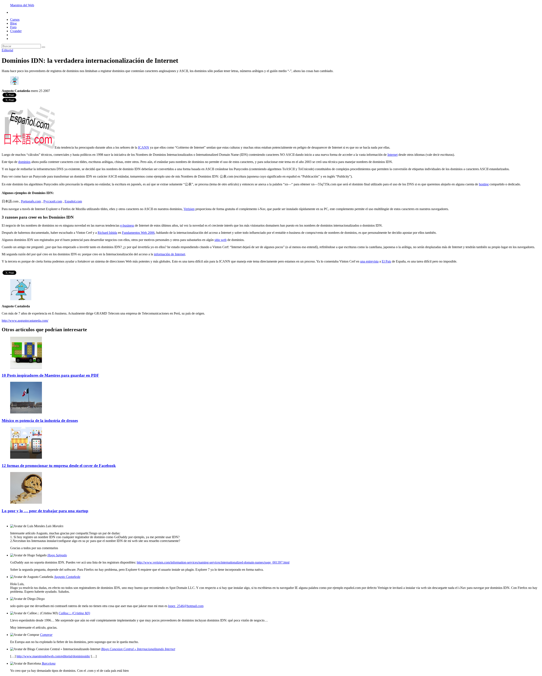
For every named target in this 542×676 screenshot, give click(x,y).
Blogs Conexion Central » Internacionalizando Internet (138, 649)
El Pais (386, 261)
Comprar (46, 634)
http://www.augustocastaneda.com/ (25, 320)
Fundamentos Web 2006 (138, 232)
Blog (13, 23)
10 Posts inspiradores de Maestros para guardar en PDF (50, 375)
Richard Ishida (107, 232)
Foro (13, 27)
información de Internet (169, 254)
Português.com (31, 201)
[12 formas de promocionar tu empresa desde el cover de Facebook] (26, 457)
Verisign (189, 209)
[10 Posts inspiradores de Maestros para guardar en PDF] (26, 367)
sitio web (220, 240)
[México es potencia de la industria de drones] (26, 412)
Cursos (14, 19)
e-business (127, 225)
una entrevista (369, 261)
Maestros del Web (22, 5)
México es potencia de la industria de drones (40, 420)
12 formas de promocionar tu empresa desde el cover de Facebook (59, 465)
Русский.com (52, 201)
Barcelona (48, 663)
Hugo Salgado (57, 555)
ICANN (143, 147)
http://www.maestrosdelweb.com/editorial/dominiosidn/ (53, 656)
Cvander (16, 31)
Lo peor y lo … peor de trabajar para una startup (45, 511)
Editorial (7, 50)
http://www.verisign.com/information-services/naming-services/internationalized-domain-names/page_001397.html (213, 562)
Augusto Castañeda (67, 577)
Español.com (73, 201)
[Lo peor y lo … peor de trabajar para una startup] (26, 502)
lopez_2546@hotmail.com (185, 606)
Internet (392, 154)
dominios (24, 162)
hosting (484, 184)
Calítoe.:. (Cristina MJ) (74, 613)
